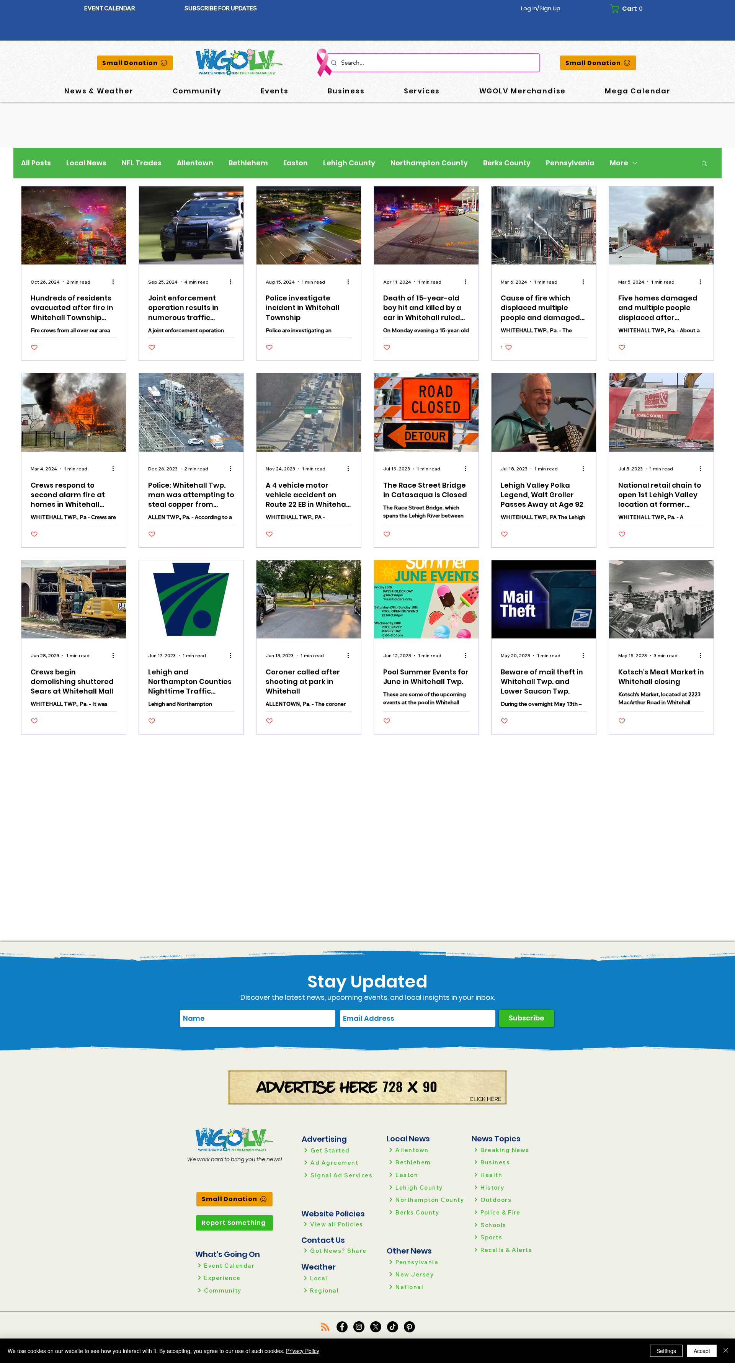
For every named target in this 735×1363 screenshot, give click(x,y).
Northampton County (429, 163)
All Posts (36, 163)
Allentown (195, 163)
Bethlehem (248, 163)
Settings (666, 1351)
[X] (375, 1326)
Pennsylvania (570, 163)
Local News (86, 163)
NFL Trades (142, 163)
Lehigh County (349, 163)
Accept (702, 1351)
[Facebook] (342, 1326)
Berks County (507, 163)
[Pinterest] (409, 1326)
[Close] (725, 1351)
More (619, 163)
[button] (221, 8)
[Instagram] (358, 1326)
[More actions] (115, 281)
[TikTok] (392, 1326)
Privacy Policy (302, 1351)
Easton (295, 163)
